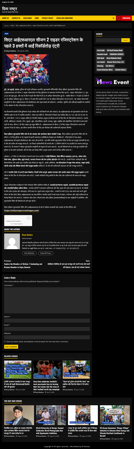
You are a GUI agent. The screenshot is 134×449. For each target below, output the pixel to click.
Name (7, 316)
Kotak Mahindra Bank (114, 58)
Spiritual (79, 373)
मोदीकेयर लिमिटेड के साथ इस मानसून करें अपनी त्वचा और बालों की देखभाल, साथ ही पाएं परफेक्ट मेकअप (69, 264)
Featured (80, 422)
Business (9, 422)
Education (41, 422)
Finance (14, 368)
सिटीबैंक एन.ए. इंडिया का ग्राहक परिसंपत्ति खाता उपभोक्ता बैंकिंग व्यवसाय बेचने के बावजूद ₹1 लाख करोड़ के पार (18, 430)
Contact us (16, 18)
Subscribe (126, 18)
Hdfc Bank (100, 58)
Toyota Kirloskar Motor (105, 69)
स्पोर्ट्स (6, 34)
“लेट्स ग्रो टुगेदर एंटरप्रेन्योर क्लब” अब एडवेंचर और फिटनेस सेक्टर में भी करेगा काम (76, 384)
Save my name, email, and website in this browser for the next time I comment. (37, 341)
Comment (8, 285)
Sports (14, 373)
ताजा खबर (20, 373)
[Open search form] (113, 18)
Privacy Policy (47, 18)
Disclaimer (27, 18)
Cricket (23, 365)
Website (7, 333)
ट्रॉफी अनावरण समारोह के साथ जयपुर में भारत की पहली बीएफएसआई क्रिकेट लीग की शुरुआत (17, 384)
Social (8, 373)
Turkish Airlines (120, 69)
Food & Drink (40, 376)
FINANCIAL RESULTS (116, 54)
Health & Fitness (11, 371)
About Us (5, 18)
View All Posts (45, 253)
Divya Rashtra (11, 51)
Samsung (100, 66)
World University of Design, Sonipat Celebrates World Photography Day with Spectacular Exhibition (50, 430)
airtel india (100, 50)
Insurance (22, 371)
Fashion (49, 422)
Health (21, 368)
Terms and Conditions (64, 18)
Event (8, 368)
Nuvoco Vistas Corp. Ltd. (115, 62)
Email (7, 325)
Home (37, 18)
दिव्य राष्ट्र (9, 8)
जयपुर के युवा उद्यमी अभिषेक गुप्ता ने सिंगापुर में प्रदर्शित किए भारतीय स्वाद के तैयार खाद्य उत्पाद (82, 430)
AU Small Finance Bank (114, 50)
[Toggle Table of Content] (27, 218)
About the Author (14, 221)
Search (99, 34)
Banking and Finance (13, 365)
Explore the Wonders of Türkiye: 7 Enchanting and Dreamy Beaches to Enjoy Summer (23, 264)
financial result (102, 54)
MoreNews (74, 446)
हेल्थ (7, 376)
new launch (101, 62)
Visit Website (29, 253)
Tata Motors (110, 66)
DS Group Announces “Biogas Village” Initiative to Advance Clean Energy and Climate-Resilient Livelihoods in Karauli (114, 432)
